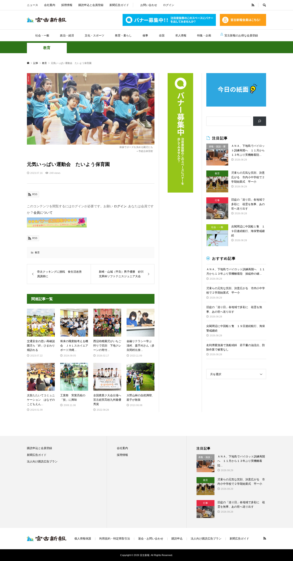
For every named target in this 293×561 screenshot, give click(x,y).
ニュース (32, 5)
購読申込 (177, 538)
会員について (43, 212)
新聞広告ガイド (119, 5)
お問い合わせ (148, 5)
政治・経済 (67, 35)
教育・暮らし (123, 35)
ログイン (168, 5)
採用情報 (66, 5)
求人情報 (180, 35)
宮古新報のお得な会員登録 (241, 35)
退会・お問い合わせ (150, 538)
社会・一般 (42, 35)
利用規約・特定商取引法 (114, 538)
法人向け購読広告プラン (42, 461)
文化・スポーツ (94, 35)
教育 (46, 48)
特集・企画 (204, 35)
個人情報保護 (82, 538)
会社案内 (49, 5)
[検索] (259, 121)
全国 (161, 35)
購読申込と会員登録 (90, 5)
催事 (145, 35)
